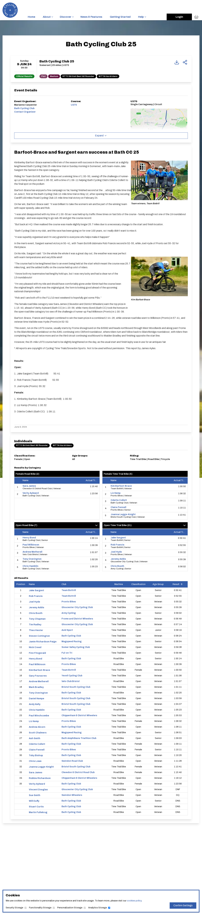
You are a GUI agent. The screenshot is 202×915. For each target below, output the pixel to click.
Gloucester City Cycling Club (77, 607)
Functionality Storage (40, 907)
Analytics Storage (97, 907)
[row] (57, 487)
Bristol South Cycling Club (76, 687)
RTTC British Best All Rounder (78, 76)
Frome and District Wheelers (77, 619)
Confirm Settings (183, 905)
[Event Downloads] (177, 62)
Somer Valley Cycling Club (76, 647)
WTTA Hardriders (108, 76)
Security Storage (14, 907)
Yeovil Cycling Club (72, 675)
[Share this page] (185, 62)
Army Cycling (69, 613)
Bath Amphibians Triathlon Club (79, 738)
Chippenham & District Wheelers (79, 715)
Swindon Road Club (72, 761)
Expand (99, 135)
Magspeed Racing (72, 641)
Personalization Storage (69, 907)
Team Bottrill (69, 590)
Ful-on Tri (67, 653)
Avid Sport (67, 630)
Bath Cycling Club (71, 636)
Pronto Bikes (69, 601)
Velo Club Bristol (71, 681)
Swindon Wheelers (72, 795)
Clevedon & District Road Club (78, 772)
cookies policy (134, 900)
